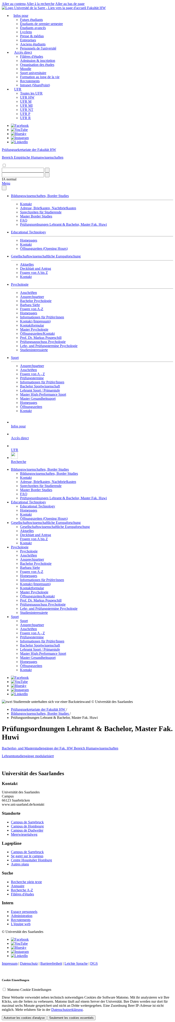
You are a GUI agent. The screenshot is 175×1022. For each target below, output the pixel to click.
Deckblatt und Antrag (35, 268)
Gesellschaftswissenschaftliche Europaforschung (46, 256)
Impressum (10, 963)
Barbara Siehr (30, 305)
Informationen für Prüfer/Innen (42, 382)
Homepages (28, 240)
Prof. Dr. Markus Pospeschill (41, 338)
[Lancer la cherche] (47, 170)
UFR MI (26, 105)
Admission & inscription (37, 60)
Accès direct (23, 52)
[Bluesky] (18, 134)
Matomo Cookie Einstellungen (29, 990)
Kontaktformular (32, 325)
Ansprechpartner (32, 297)
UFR (17, 89)
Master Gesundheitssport (38, 398)
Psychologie (19, 284)
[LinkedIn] (19, 142)
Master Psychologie (34, 329)
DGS (94, 963)
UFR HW (27, 97)
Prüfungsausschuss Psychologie (43, 342)
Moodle (25, 69)
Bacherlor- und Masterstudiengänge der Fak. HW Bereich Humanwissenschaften (60, 748)
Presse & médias (32, 36)
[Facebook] (20, 125)
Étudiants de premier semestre (41, 24)
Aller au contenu (14, 4)
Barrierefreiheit (51, 963)
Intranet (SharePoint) (35, 85)
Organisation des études (37, 65)
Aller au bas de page (70, 4)
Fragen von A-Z (31, 309)
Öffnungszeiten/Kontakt (37, 333)
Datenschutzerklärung (67, 1010)
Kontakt (26, 204)
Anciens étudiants (33, 44)
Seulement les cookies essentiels (71, 1018)
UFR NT (26, 110)
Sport (15, 358)
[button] (9, 179)
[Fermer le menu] (4, 187)
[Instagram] (20, 138)
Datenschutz (29, 963)
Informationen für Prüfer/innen (42, 317)
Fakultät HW (96, 8)
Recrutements (30, 81)
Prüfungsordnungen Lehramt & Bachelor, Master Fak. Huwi (63, 224)
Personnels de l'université (38, 48)
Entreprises (28, 40)
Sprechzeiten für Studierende (41, 212)
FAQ (23, 220)
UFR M (25, 101)
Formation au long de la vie (39, 77)
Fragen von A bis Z (34, 273)
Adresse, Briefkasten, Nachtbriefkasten (48, 208)
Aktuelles (27, 264)
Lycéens (26, 32)
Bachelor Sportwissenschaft (40, 386)
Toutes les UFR (31, 93)
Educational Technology (28, 232)
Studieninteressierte (34, 350)
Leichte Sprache (76, 963)
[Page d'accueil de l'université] (44, 8)
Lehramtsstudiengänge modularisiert (28, 756)
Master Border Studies (36, 216)
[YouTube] (19, 130)
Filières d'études (31, 56)
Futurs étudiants (31, 20)
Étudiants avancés (33, 28)
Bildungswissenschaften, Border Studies (40, 196)
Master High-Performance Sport (43, 394)
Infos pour (20, 15)
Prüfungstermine (32, 378)
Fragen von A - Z (32, 374)
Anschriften (28, 293)
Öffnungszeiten (31, 407)
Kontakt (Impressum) (35, 321)
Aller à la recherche (40, 4)
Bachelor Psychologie (35, 301)
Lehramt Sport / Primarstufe (40, 390)
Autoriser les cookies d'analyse (24, 1018)
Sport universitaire (33, 73)
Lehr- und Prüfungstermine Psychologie (48, 346)
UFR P (25, 114)
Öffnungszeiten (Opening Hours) (44, 248)
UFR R (25, 118)
